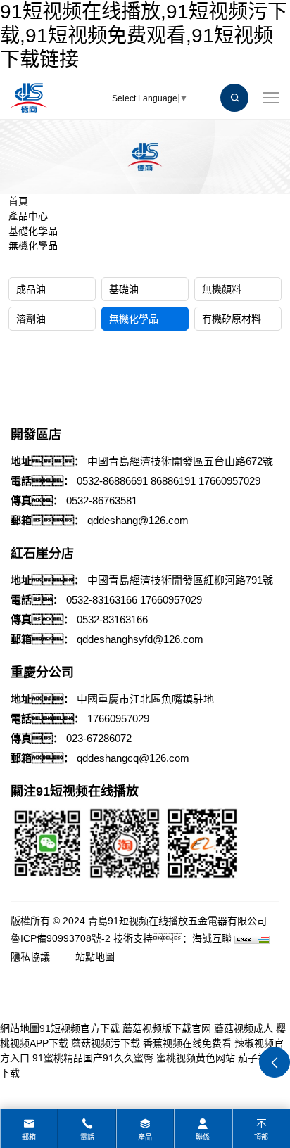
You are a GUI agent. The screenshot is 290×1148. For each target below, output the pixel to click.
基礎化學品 (33, 230)
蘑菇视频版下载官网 (166, 1028)
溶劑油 (31, 318)
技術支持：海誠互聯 (172, 938)
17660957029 (229, 481)
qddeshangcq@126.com (133, 758)
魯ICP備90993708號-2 (61, 938)
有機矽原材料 (231, 318)
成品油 (31, 289)
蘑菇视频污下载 (105, 1043)
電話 (87, 1137)
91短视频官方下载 (79, 1028)
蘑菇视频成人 (243, 1028)
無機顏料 (221, 289)
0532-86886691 (112, 481)
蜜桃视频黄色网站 (195, 1058)
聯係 (203, 1137)
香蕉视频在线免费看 (187, 1043)
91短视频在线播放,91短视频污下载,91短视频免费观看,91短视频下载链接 (143, 35)
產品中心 (28, 216)
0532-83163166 (101, 600)
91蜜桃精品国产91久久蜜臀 (92, 1058)
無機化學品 (33, 245)
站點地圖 (95, 956)
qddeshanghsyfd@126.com (140, 639)
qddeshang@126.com (138, 520)
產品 (145, 1137)
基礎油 (124, 289)
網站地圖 (19, 1028)
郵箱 (29, 1137)
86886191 (173, 481)
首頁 (18, 201)
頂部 (261, 1137)
